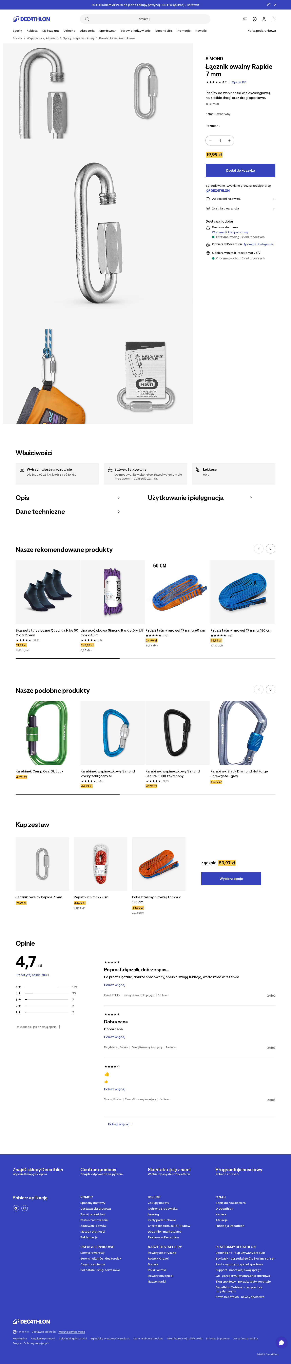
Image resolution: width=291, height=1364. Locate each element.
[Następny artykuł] (270, 548)
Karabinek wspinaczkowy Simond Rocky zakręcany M (108, 773)
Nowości (201, 30)
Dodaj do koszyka (240, 170)
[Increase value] (229, 140)
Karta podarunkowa (262, 30)
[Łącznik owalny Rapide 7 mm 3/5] (98, 234)
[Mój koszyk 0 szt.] (273, 19)
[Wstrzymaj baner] (269, 5)
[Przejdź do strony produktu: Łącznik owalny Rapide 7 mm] (42, 864)
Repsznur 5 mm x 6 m (91, 897)
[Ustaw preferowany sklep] (245, 19)
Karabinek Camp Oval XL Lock (40, 771)
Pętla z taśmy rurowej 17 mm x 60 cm (175, 630)
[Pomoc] (254, 19)
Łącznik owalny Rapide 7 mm (39, 897)
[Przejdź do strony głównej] (31, 19)
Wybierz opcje (231, 879)
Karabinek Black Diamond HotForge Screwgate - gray (239, 773)
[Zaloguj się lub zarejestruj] (264, 19)
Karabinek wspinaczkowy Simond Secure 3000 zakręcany (173, 773)
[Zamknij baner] (275, 5)
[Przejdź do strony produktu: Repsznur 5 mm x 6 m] (100, 864)
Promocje (184, 30)
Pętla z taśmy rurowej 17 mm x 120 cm (156, 899)
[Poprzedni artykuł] (258, 548)
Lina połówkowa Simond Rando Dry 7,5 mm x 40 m (112, 632)
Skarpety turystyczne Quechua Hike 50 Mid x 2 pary (47, 632)
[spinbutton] (220, 140)
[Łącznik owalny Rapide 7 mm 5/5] (145, 376)
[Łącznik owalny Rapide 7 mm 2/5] (50, 91)
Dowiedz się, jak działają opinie (36, 1026)
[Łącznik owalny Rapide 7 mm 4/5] (50, 376)
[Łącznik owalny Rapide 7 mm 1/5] (145, 91)
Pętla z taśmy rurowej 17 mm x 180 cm (240, 630)
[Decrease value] (210, 140)
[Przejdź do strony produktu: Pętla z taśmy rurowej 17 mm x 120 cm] (158, 864)
